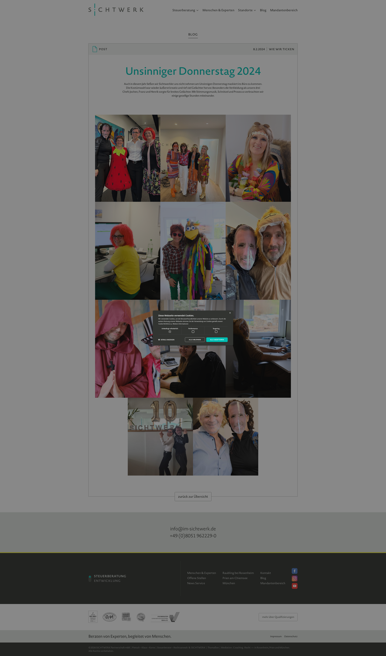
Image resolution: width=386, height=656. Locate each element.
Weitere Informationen (180, 324)
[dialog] (193, 328)
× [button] (230, 313)
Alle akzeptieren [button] (217, 340)
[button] (166, 340)
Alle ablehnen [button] (195, 340)
